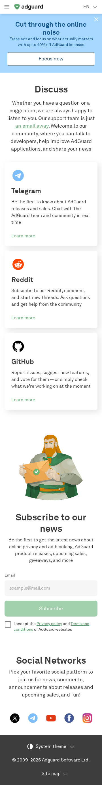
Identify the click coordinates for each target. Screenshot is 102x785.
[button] (96, 19)
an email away (31, 126)
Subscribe (51, 608)
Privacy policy (49, 623)
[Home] (28, 6)
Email (10, 575)
